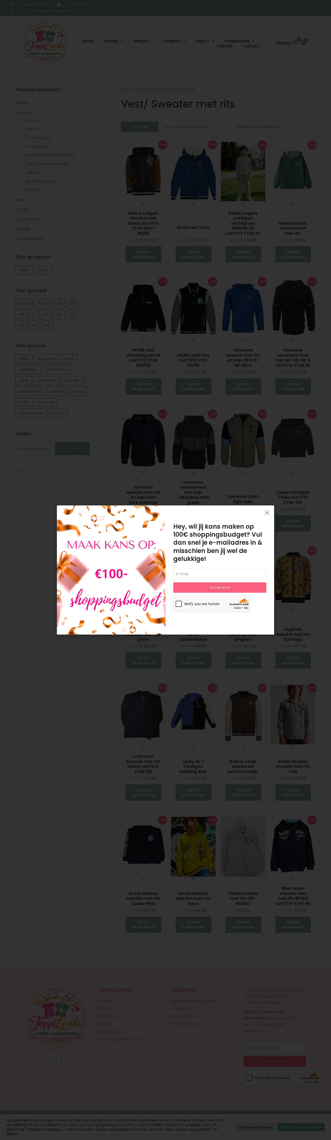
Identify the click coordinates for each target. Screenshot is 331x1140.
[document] (165, 570)
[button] (267, 512)
